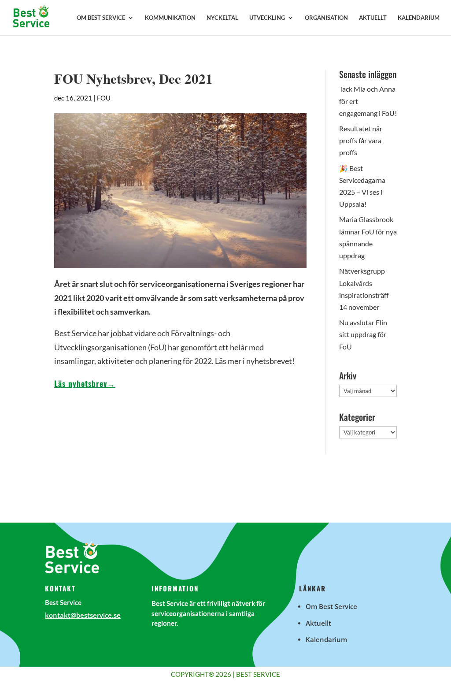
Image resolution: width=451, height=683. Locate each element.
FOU (104, 98)
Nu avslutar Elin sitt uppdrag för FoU (363, 334)
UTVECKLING (267, 18)
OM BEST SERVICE (101, 18)
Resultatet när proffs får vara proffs (360, 140)
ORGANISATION (326, 18)
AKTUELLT (373, 18)
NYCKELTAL (222, 18)
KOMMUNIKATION (170, 18)
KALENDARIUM (419, 18)
